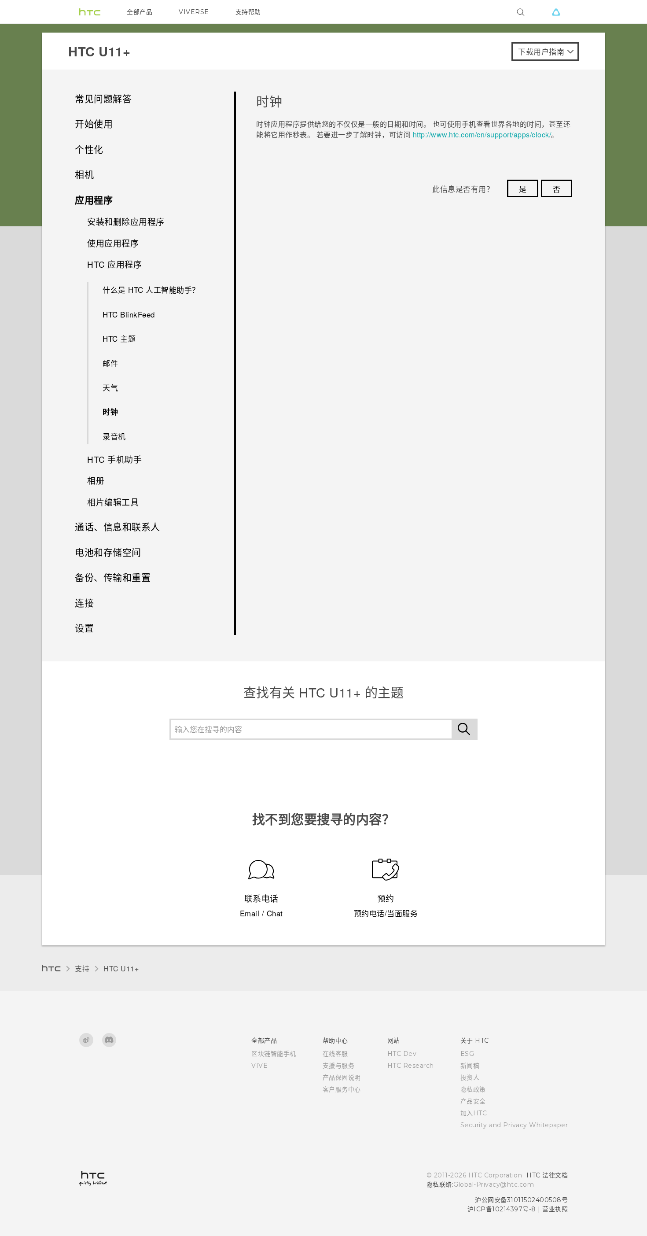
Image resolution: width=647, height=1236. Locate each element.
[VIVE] (555, 11)
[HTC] (89, 12)
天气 (110, 387)
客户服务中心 (342, 1089)
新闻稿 (470, 1066)
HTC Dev (402, 1054)
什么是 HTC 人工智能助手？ (151, 289)
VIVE (259, 1066)
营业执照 (555, 1209)
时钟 (110, 411)
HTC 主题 (119, 338)
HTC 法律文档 (547, 1175)
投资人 (470, 1077)
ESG (467, 1054)
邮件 (110, 363)
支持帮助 (248, 12)
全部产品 (139, 12)
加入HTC (473, 1113)
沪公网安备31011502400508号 (521, 1200)
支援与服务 (339, 1066)
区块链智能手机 (273, 1054)
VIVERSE (194, 12)
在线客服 (335, 1054)
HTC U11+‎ (121, 968)
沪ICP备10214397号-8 (501, 1209)
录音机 (114, 436)
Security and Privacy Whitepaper (514, 1125)
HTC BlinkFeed (129, 314)
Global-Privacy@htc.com (493, 1184)
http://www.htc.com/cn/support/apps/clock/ (482, 134)
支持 (82, 968)
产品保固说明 (342, 1077)
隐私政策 (473, 1089)
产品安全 (473, 1101)
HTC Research (410, 1066)
